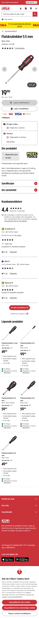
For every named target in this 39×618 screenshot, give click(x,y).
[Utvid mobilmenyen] (36, 8)
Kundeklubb (7, 512)
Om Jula (5, 505)
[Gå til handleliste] (25, 8)
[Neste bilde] (34, 69)
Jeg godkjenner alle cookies (19, 602)
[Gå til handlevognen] (31, 8)
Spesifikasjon (8, 183)
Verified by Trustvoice (18, 314)
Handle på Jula (8, 499)
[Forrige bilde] (4, 69)
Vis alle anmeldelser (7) (19, 307)
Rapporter (13, 252)
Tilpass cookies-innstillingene (19, 613)
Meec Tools (6, 41)
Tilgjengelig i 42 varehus (29, 371)
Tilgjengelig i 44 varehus (10, 371)
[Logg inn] (20, 8)
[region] (19, 592)
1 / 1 (30, 85)
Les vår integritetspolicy (14, 597)
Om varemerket (9, 190)
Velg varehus (8, 19)
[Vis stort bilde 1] (19, 69)
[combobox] (19, 14)
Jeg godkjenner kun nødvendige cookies (19, 608)
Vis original (17, 235)
